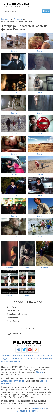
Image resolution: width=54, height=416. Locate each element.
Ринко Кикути (12, 321)
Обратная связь (39, 408)
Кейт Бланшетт (13, 311)
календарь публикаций (40, 359)
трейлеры (6, 356)
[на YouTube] (30, 349)
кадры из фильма (14, 334)
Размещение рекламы (27, 411)
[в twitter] (24, 349)
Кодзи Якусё (12, 318)
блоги (49, 356)
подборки (17, 359)
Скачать (14, 51)
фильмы (28, 356)
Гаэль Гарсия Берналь (16, 314)
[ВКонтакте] (18, 349)
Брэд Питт (11, 307)
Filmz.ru (40, 372)
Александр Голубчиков (12, 381)
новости (17, 356)
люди (4, 359)
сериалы (39, 356)
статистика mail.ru (11, 362)
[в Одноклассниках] (35, 349)
